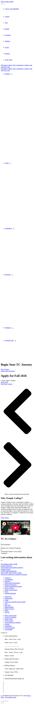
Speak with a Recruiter (8, 371)
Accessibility (9, 629)
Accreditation (9, 579)
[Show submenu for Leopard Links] (15, 340)
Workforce (8, 328)
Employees (8, 596)
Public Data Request (11, 590)
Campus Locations (10, 617)
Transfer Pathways (6, 566)
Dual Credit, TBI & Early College (11, 573)
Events (7, 47)
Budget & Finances (11, 585)
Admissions (8, 228)
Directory (7, 581)
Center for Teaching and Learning (15, 602)
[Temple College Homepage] (17, 67)
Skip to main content (7, 1)
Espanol (7, 53)
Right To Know (9, 609)
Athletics (7, 41)
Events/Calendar (10, 628)
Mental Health (9, 607)
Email (6, 600)
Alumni (7, 624)
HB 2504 (7, 605)
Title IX (7, 612)
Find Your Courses (6, 384)
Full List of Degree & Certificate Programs (14, 574)
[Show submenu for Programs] (12, 275)
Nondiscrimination (10, 593)
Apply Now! (9, 60)
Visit (6, 23)
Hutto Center (9, 619)
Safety (7, 610)
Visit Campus (5, 369)
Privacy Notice (9, 588)
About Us (8, 578)
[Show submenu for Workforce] (13, 328)
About (7, 163)
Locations (8, 35)
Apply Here (4, 382)
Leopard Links (9, 340)
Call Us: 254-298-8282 (12, 9)
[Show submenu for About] (10, 163)
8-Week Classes (5, 569)
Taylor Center (9, 621)
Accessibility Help (10, 697)
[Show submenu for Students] (11, 74)
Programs (7, 274)
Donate (7, 29)
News (6, 591)
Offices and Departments (12, 583)
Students (7, 74)
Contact (7, 16)
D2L (6, 603)
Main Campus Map (11, 615)
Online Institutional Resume (13, 586)
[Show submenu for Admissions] (13, 228)
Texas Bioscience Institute (13, 622)
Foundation (8, 626)
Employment (9, 598)
